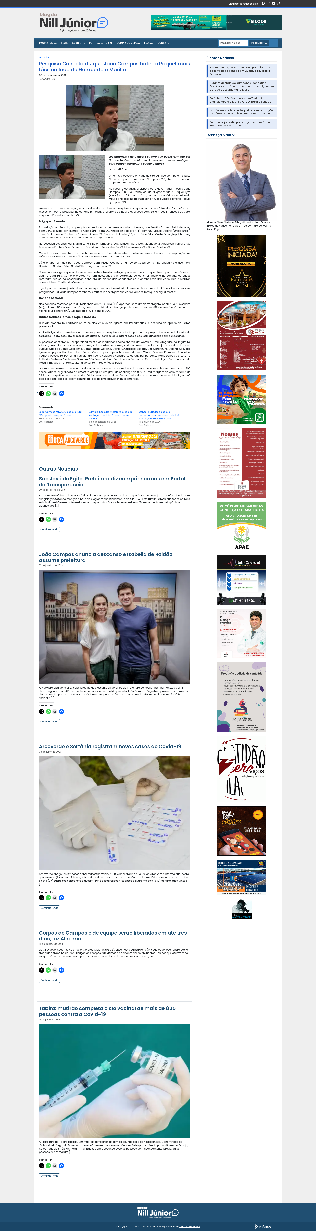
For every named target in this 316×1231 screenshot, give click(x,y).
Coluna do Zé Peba (128, 43)
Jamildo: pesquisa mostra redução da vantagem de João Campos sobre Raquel (110, 415)
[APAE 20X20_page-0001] (241, 526)
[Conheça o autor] (241, 181)
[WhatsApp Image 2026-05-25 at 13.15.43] (241, 335)
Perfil (64, 43)
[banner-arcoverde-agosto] (114, 440)
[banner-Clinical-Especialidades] (241, 462)
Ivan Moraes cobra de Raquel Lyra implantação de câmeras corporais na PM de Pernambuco (241, 112)
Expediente (78, 43)
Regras (148, 43)
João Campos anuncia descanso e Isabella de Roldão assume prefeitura (105, 557)
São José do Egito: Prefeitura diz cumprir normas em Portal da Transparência (112, 481)
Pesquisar (257, 43)
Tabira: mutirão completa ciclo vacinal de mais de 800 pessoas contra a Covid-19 (107, 1011)
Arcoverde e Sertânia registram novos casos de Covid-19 (110, 746)
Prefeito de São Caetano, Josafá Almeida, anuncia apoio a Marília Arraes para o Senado (240, 100)
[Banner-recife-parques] (241, 399)
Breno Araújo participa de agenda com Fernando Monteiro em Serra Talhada (242, 124)
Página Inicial (48, 43)
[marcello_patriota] (242, 909)
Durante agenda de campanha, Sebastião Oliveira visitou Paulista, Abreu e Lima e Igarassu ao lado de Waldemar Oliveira (242, 86)
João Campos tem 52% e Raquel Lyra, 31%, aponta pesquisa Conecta (60, 413)
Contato (164, 43)
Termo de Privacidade (189, 1226)
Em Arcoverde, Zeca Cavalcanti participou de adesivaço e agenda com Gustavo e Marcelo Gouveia (240, 71)
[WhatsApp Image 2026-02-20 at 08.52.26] (241, 265)
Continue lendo (49, 529)
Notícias (44, 57)
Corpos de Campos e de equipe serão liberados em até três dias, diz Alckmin (113, 935)
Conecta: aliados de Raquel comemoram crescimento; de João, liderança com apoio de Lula (160, 415)
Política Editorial (100, 43)
